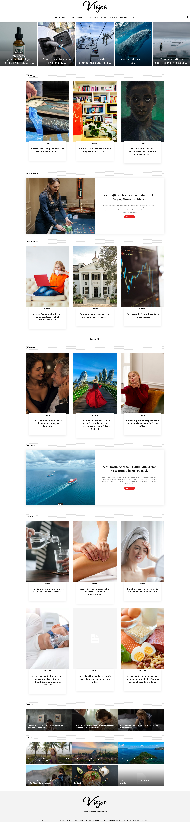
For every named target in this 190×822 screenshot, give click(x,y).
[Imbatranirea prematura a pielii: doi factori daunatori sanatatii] (142, 551)
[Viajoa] (95, 6)
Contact (145, 820)
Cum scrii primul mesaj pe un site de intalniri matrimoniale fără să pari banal (142, 423)
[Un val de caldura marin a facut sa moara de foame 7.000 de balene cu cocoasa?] (133, 44)
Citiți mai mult (129, 217)
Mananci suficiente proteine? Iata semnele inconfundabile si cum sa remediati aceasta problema (142, 679)
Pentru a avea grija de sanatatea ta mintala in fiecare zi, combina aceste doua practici (94, 726)
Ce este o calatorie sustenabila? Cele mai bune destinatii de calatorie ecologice (45, 782)
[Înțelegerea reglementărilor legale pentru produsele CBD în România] (18, 44)
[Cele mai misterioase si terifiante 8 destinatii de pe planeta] (141, 779)
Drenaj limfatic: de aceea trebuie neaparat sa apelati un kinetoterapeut (95, 591)
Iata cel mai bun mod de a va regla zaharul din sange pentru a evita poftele (95, 679)
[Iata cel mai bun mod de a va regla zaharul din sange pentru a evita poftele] (95, 638)
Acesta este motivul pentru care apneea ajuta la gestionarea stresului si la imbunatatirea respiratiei (47, 680)
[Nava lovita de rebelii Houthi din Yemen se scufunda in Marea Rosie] (60, 477)
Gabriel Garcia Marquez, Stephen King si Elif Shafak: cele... (95, 150)
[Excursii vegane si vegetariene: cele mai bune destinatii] (95, 779)
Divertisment (82, 17)
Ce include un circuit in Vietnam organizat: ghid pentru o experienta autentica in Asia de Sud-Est (95, 424)
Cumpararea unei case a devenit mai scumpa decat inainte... (95, 315)
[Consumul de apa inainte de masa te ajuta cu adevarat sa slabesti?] (47, 551)
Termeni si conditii (92, 820)
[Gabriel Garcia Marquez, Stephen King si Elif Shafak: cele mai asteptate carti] (95, 111)
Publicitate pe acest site (131, 820)
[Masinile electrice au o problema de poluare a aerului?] (56, 44)
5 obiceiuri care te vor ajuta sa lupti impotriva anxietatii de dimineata (45, 726)
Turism (132, 17)
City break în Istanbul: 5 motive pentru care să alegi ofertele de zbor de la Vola (94, 760)
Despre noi (60, 820)
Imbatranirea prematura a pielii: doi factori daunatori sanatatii (142, 590)
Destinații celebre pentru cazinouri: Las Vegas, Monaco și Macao (129, 197)
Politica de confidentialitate (111, 820)
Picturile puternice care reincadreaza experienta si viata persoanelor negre (142, 151)
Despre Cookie (79, 820)
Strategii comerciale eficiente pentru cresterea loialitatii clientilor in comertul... (47, 317)
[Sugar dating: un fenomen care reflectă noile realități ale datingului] (47, 383)
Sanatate (123, 17)
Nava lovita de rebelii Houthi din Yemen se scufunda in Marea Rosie (130, 469)
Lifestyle (104, 17)
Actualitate (60, 17)
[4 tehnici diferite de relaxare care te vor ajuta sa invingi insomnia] (141, 723)
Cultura (71, 17)
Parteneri (69, 820)
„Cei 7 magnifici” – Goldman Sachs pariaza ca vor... (142, 315)
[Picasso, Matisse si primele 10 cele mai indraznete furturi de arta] (47, 111)
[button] (187, 17)
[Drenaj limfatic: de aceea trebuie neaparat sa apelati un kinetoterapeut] (95, 551)
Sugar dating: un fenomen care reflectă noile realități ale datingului (47, 423)
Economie (94, 17)
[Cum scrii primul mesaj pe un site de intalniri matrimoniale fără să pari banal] (142, 383)
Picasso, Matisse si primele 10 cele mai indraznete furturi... (47, 150)
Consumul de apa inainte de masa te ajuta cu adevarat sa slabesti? (48, 590)
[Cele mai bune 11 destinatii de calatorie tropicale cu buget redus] (141, 756)
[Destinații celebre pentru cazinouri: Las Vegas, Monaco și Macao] (60, 206)
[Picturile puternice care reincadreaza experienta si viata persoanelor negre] (142, 111)
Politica (113, 17)
